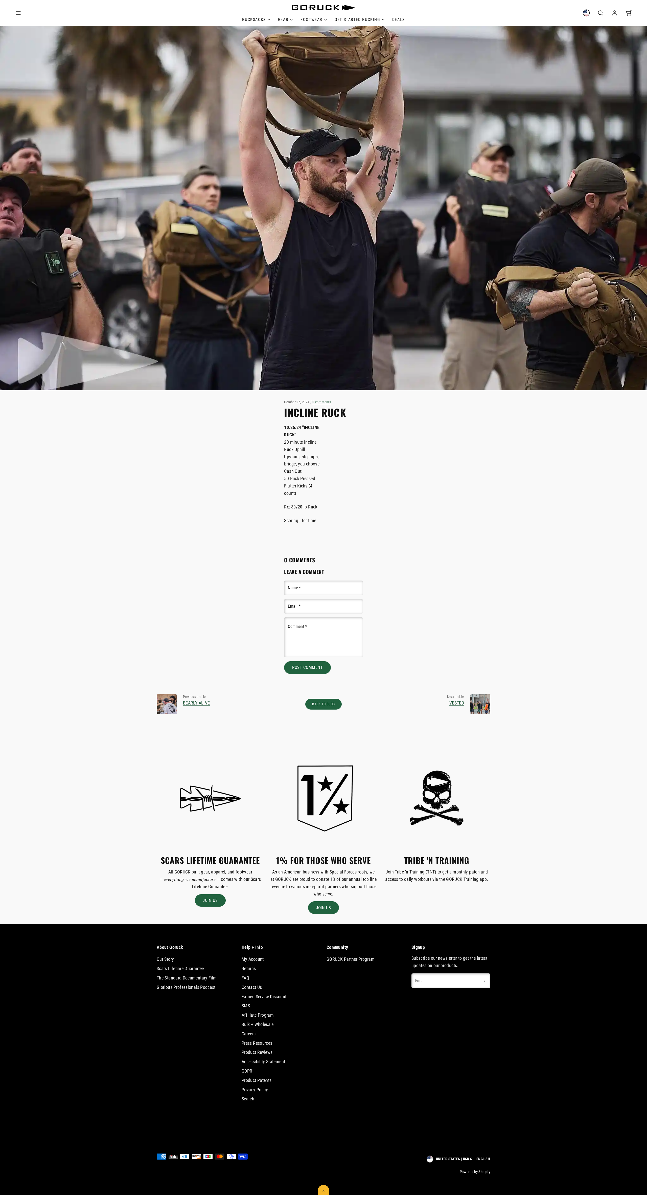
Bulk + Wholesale (258, 1024)
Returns (249, 968)
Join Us (210, 900)
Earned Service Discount (264, 996)
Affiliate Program (258, 1015)
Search (248, 1098)
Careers (249, 1033)
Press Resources (257, 1043)
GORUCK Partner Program (351, 959)
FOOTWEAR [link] (311, 19)
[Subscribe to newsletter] (484, 980)
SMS (246, 1005)
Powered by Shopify (475, 1171)
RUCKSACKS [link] (254, 19)
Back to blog (323, 704)
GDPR (247, 1071)
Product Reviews (257, 1052)
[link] (586, 13)
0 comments (321, 402)
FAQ (245, 977)
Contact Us (252, 987)
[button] (18, 13)
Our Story (165, 959)
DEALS (398, 19)
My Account (253, 959)
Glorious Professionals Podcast (186, 987)
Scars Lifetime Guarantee (180, 968)
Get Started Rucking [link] (357, 19)
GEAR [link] (283, 19)
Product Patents (256, 1080)
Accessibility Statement (263, 1061)
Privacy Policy (255, 1089)
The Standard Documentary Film (187, 977)
